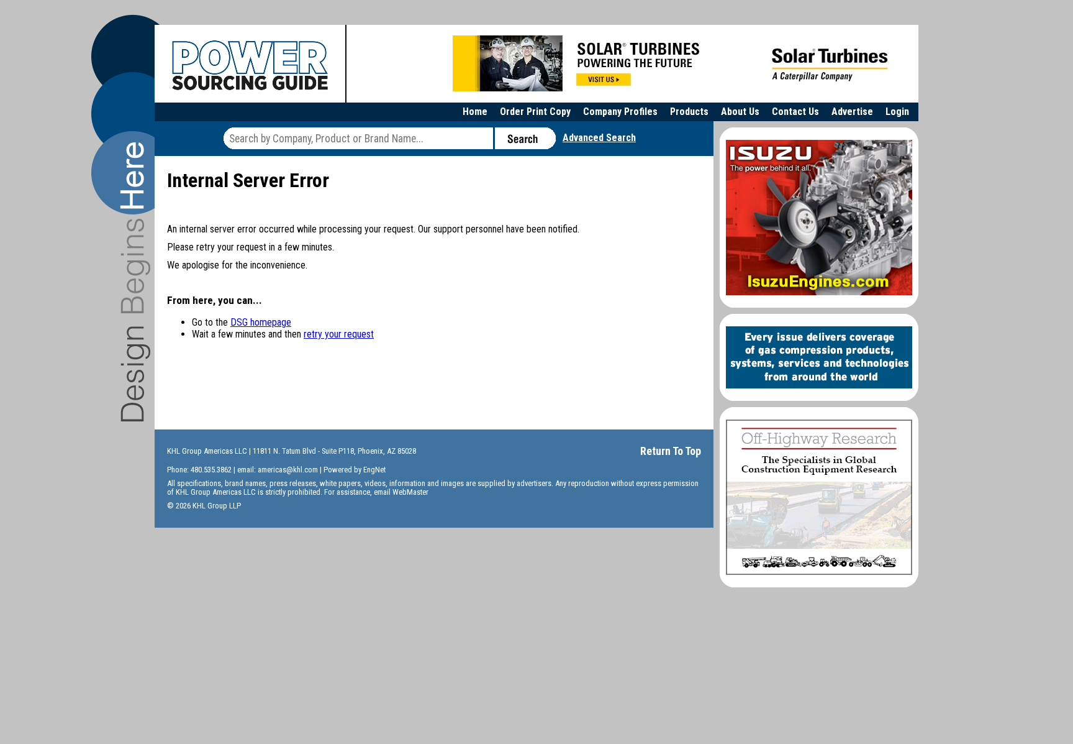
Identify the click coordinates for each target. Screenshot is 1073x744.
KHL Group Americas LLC (207, 451)
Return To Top (670, 450)
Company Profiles (620, 111)
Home (475, 111)
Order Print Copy (535, 111)
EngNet (374, 469)
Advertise (852, 111)
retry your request (339, 334)
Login (897, 111)
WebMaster (410, 492)
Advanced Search (599, 138)
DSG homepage (260, 322)
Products (689, 111)
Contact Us (795, 111)
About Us (740, 111)
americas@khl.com (288, 469)
